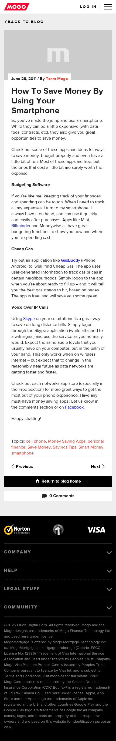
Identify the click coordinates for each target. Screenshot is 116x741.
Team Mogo (57, 79)
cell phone (36, 441)
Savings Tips (64, 447)
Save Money (39, 447)
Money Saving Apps (67, 441)
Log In (88, 7)
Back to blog (26, 22)
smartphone (22, 453)
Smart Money (91, 447)
